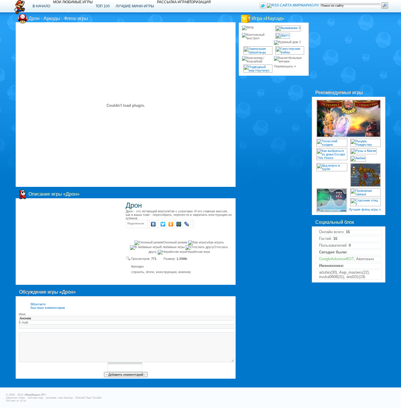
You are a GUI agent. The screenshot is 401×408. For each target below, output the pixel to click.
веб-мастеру (35, 397)
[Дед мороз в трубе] (332, 167)
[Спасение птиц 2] (366, 202)
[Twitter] (163, 224)
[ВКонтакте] (153, 224)
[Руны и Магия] (363, 151)
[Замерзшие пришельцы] (258, 50)
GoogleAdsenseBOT (336, 259)
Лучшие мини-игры (135, 6)
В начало (41, 6)
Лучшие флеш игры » (365, 209)
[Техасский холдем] (332, 143)
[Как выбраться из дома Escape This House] (332, 154)
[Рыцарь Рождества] (366, 143)
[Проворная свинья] (366, 192)
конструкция (166, 272)
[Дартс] (283, 36)
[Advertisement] (68, 242)
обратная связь (15, 397)
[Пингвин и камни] (331, 200)
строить (137, 272)
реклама (51, 397)
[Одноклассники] (171, 224)
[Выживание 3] (288, 28)
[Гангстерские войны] (290, 50)
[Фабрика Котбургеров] (365, 175)
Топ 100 (103, 6)
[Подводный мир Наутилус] (258, 69)
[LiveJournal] (187, 224)
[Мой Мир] (179, 224)
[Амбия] (358, 159)
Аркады (137, 266)
